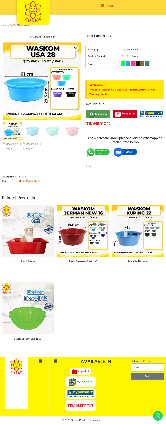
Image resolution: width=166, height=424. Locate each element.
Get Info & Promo (141, 361)
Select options (27, 273)
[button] (76, 48)
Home (5, 25)
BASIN (13, 25)
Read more (138, 267)
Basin (22, 181)
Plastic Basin (33, 181)
